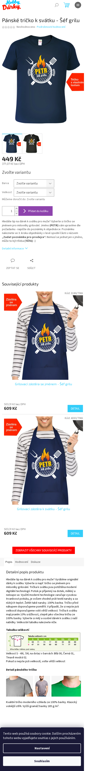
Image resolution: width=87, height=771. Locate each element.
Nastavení (42, 748)
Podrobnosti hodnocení (51, 27)
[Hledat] (57, 5)
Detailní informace (13, 249)
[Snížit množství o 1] (16, 213)
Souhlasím (42, 761)
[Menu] (78, 5)
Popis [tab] (8, 562)
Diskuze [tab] (35, 562)
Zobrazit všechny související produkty (44, 550)
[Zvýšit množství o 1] (16, 208)
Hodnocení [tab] (21, 562)
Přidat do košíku (38, 211)
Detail (75, 408)
